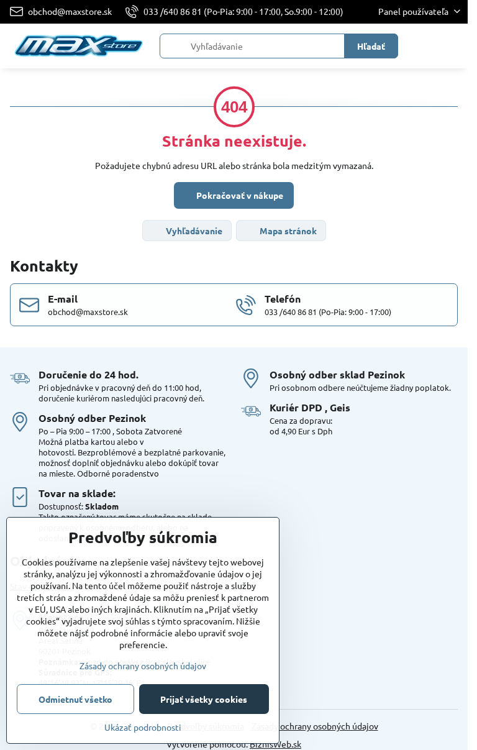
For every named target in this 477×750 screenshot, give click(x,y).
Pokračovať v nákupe (238, 195)
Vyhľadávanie (193, 230)
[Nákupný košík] (423, 46)
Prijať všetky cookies (203, 699)
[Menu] (453, 46)
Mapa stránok (287, 230)
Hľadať (371, 46)
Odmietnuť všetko (75, 699)
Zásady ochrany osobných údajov (315, 725)
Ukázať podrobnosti (142, 727)
